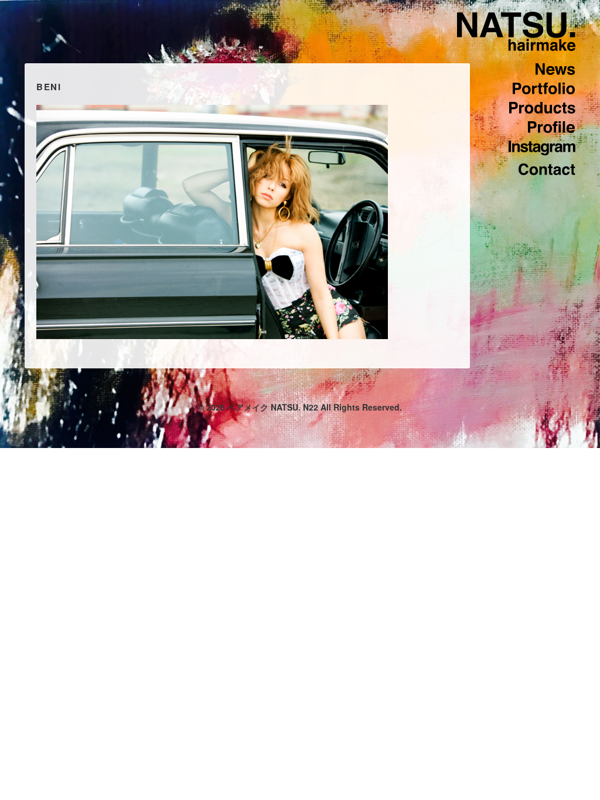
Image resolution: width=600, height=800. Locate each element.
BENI (48, 86)
